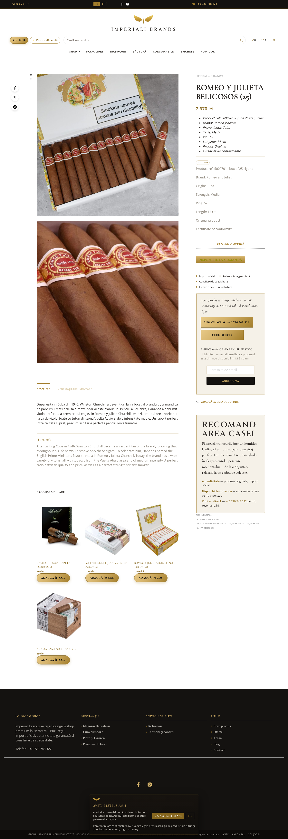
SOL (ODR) (254, 834)
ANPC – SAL (238, 834)
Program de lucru (95, 744)
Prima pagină (202, 75)
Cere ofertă (222, 335)
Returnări (155, 726)
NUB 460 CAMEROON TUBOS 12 (56, 649)
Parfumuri (94, 51)
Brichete (187, 51)
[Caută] (241, 40)
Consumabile (163, 51)
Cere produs (222, 726)
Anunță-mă (230, 381)
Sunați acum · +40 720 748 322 (226, 322)
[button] (253, 40)
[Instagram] (127, 4)
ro (96, 4)
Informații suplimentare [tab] (74, 389)
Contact (219, 750)
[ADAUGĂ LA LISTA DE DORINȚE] (59, 550)
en (103, 4)
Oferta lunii (21, 4)
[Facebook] (121, 4)
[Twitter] (15, 97)
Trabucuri (118, 51)
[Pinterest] (15, 106)
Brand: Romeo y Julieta (218, 523)
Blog (217, 744)
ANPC (225, 834)
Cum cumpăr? (93, 732)
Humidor (208, 51)
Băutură (139, 51)
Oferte (18, 40)
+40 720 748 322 (236, 501)
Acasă (218, 738)
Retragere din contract (206, 834)
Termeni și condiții (161, 732)
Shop (73, 51)
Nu (190, 816)
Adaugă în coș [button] (53, 578)
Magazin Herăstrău (96, 726)
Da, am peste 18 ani (168, 816)
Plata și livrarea (94, 738)
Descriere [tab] (43, 389)
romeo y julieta (240, 523)
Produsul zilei (45, 40)
